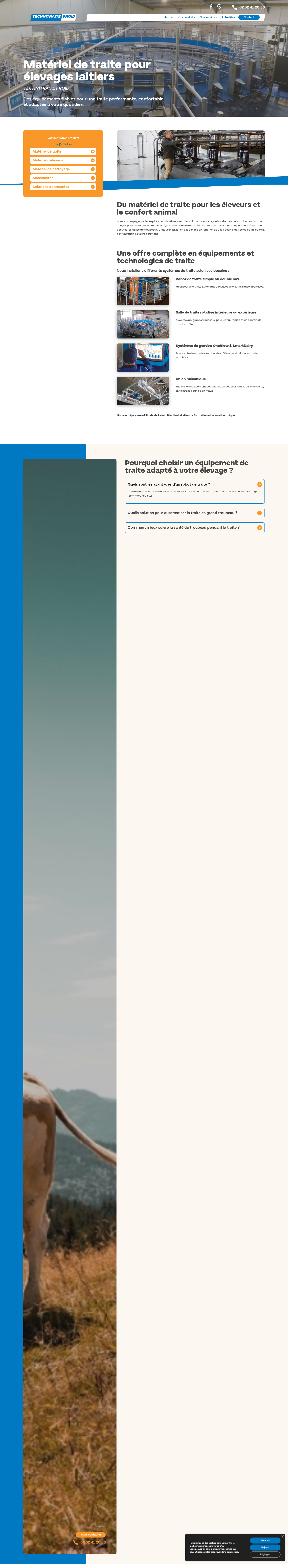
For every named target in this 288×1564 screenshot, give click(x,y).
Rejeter (265, 1547)
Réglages (265, 1554)
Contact (249, 17)
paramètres (232, 1552)
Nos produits (186, 17)
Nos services (208, 17)
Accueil (169, 17)
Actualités (228, 17)
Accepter (265, 1540)
